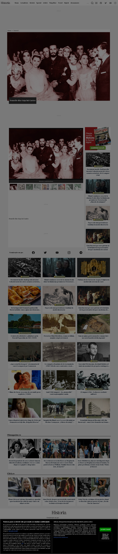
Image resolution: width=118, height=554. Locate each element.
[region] (59, 536)
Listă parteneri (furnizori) (61, 537)
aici (22, 543)
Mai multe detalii (13, 531)
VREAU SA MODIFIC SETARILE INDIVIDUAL (105, 537)
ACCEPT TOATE (105, 529)
